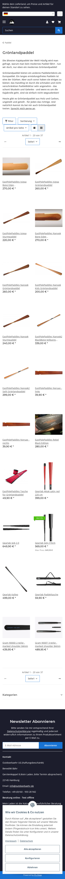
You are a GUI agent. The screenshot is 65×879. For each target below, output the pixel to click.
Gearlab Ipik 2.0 (11, 542)
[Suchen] (58, 30)
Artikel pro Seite (15, 127)
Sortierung (26, 121)
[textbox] (29, 14)
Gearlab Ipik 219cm (45, 542)
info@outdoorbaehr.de (22, 785)
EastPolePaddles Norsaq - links (48, 390)
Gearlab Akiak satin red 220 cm (47, 493)
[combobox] (28, 14)
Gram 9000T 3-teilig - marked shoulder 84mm (47, 644)
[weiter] (59, 141)
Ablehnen (32, 867)
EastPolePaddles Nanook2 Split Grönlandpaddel (16, 390)
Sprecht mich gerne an (23, 108)
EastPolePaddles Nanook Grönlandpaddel (15, 286)
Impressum (11, 841)
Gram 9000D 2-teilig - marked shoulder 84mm (15, 644)
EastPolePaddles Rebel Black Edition (47, 441)
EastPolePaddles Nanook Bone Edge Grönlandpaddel (48, 235)
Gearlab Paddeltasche (46, 594)
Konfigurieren (32, 858)
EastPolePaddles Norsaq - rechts (16, 441)
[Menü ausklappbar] (4, 20)
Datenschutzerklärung (19, 731)
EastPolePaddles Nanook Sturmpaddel (15, 338)
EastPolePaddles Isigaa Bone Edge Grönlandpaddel (15, 183)
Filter (10, 121)
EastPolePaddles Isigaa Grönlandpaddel (47, 183)
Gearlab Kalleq (10, 594)
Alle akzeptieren (32, 849)
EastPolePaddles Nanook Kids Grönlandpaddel (48, 286)
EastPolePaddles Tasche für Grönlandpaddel (15, 493)
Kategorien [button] (10, 694)
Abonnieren (50, 745)
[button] (47, 22)
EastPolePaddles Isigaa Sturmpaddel (15, 235)
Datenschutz (26, 841)
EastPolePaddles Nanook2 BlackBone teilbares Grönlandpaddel (48, 338)
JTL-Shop (38, 875)
